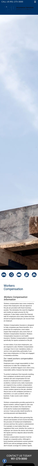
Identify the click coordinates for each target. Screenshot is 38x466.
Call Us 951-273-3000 (12, 1)
